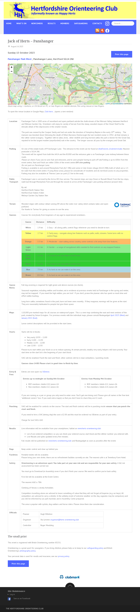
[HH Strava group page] (102, 30)
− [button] (11, 71)
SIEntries (45, 371)
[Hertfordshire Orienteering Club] (70, 10)
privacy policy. (64, 556)
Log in (12, 594)
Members (64, 23)
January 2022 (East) (29, 318)
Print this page (121, 54)
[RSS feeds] (97, 30)
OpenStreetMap (118, 103)
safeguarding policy (95, 548)
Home (8, 23)
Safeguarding (81, 23)
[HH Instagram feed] (107, 23)
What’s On (21, 23)
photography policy (28, 551)
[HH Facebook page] (107, 30)
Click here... (50, 111)
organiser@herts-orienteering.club (64, 519)
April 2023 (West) (117, 315)
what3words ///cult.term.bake (110, 149)
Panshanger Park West (20, 59)
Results (52, 23)
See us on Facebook (22, 598)
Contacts (97, 23)
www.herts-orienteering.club (89, 428)
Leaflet (107, 103)
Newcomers (37, 23)
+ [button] (11, 67)
